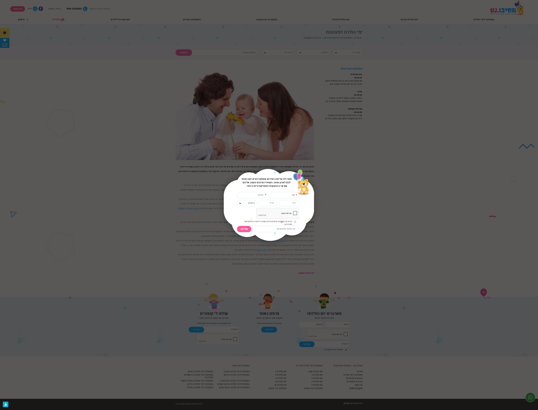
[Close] (313, 170)
